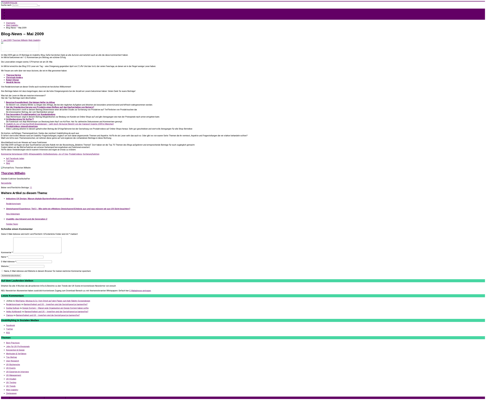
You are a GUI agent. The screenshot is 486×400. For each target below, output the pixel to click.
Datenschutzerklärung (55, 398)
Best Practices (13, 343)
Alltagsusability (35, 154)
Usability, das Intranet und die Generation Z (26, 219)
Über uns (5, 398)
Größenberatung (50, 154)
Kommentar (7, 252)
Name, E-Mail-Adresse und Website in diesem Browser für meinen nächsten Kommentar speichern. (47, 271)
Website (4, 266)
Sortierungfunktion (91, 154)
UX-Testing (11, 382)
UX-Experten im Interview (17, 372)
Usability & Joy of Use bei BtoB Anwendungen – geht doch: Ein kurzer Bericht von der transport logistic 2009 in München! (60, 124)
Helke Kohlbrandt (14, 311)
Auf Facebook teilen (15, 158)
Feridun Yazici (12, 224)
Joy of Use (63, 154)
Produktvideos (75, 154)
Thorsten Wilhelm (20, 40)
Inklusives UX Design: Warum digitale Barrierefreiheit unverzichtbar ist (39, 199)
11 (31, 187)
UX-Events (11, 368)
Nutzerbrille (6, 183)
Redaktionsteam (13, 204)
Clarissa (9, 315)
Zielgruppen (11, 393)
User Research (12, 361)
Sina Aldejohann (13, 214)
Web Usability (34, 40)
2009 (25, 154)
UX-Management (13, 375)
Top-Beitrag (11, 357)
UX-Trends (11, 386)
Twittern (10, 161)
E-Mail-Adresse (8, 261)
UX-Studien (11, 379)
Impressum (71, 398)
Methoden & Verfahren (16, 353)
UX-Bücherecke (13, 364)
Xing (8, 163)
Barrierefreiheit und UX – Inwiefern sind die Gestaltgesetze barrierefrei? (56, 304)
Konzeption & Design (15, 350)
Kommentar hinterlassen (12, 154)
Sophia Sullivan (12, 308)
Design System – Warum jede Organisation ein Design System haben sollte (55, 308)
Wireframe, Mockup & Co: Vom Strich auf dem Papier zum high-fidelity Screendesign (52, 301)
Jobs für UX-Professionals (24, 18)
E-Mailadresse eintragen (140, 290)
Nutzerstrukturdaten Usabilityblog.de (26, 398)
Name (4, 257)
